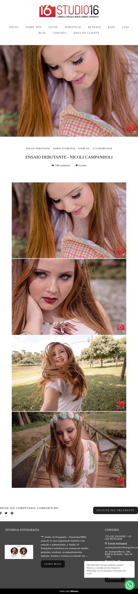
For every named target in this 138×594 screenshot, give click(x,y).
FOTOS (53, 27)
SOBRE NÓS (34, 27)
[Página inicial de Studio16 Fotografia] (69, 12)
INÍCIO (14, 27)
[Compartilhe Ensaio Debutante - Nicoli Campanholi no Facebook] (1, 513)
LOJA (125, 27)
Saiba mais (52, 564)
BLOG (42, 33)
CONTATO (59, 33)
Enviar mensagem (117, 543)
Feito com (69, 591)
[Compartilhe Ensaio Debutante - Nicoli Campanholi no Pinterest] (12, 513)
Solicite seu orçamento (115, 510)
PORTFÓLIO (73, 27)
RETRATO (94, 27)
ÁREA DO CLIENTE (87, 33)
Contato (114, 578)
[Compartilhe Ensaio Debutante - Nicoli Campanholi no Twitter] (6, 513)
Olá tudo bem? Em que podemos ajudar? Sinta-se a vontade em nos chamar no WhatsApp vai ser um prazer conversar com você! (106, 569)
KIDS (111, 27)
